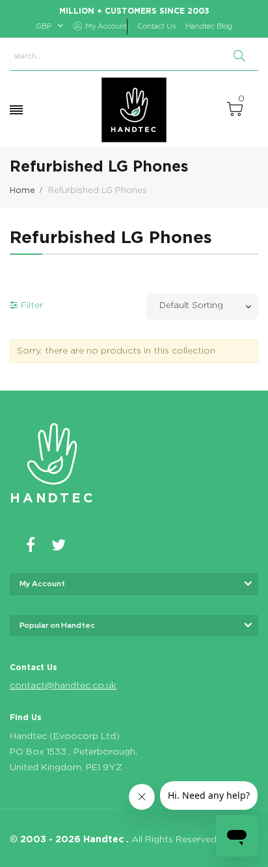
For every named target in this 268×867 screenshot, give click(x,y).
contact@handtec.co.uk (63, 685)
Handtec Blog (208, 26)
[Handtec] (134, 109)
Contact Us (156, 26)
